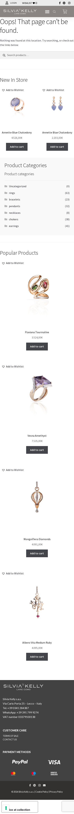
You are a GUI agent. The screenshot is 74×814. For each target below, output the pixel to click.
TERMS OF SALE (10, 736)
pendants (14, 206)
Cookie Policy (41, 791)
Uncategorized (17, 186)
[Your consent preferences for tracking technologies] (6, 808)
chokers (13, 219)
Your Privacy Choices (18, 804)
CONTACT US (10, 739)
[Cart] (65, 11)
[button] (47, 11)
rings (12, 193)
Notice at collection (17, 809)
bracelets (14, 199)
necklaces (14, 212)
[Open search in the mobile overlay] (54, 11)
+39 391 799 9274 (28, 712)
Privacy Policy (56, 791)
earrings (14, 226)
